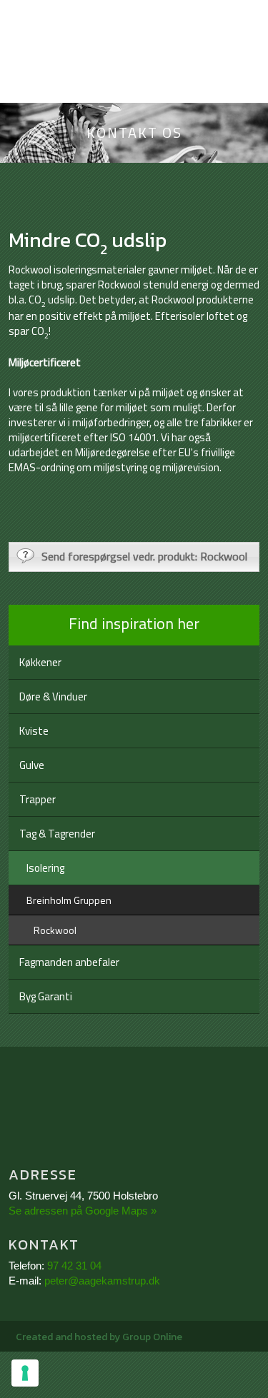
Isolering (45, 868)
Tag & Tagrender (57, 833)
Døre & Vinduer (53, 696)
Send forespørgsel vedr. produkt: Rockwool (144, 556)
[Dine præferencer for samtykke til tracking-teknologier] (25, 1373)
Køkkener (40, 662)
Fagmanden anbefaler (69, 962)
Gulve (31, 765)
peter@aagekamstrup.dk (102, 1280)
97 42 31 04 (74, 1265)
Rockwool (55, 929)
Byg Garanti (45, 996)
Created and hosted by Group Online (99, 1336)
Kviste (34, 731)
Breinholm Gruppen (68, 899)
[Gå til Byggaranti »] (134, 1110)
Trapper (37, 799)
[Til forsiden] (134, 81)
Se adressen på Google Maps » (83, 1211)
